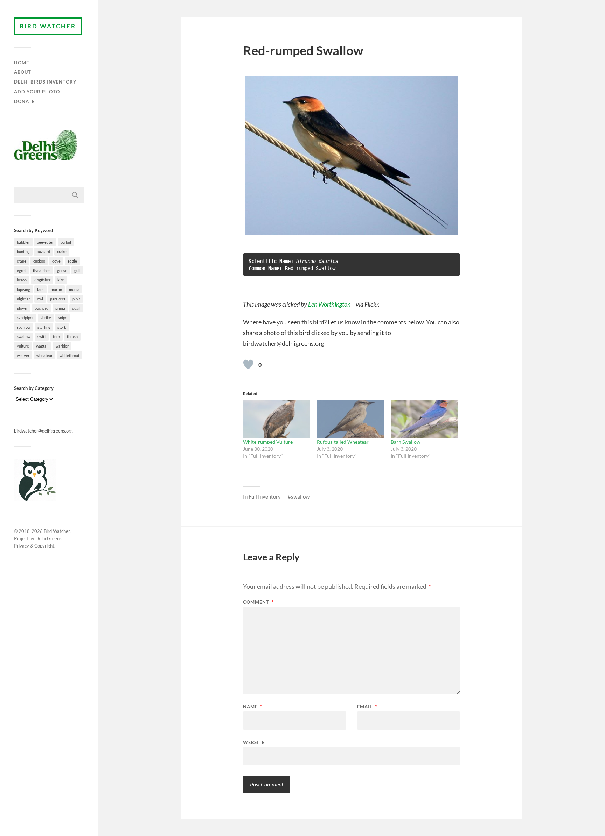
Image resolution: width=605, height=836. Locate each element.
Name (252, 707)
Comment (258, 602)
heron (22, 280)
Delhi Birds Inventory (45, 82)
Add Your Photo (37, 91)
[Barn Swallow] (424, 419)
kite (60, 280)
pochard (41, 308)
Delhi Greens (48, 538)
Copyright (44, 546)
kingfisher (42, 280)
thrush (72, 336)
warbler (62, 346)
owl (40, 298)
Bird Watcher (48, 26)
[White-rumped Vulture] (276, 419)
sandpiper (25, 317)
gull (77, 270)
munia (74, 289)
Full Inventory (265, 496)
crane (21, 261)
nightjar (23, 298)
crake (62, 251)
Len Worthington (329, 304)
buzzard (43, 251)
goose (62, 270)
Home (21, 62)
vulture (23, 346)
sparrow (23, 327)
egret (21, 270)
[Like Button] (248, 364)
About (22, 72)
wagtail (42, 346)
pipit (76, 298)
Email (367, 707)
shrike (46, 317)
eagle (72, 261)
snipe (62, 317)
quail (76, 308)
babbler (23, 242)
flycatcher (41, 270)
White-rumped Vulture (268, 442)
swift (41, 336)
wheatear (44, 355)
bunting (23, 251)
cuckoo (39, 261)
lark (40, 289)
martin (56, 289)
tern (56, 336)
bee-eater (45, 242)
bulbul (66, 242)
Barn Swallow (405, 442)
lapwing (23, 289)
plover (22, 308)
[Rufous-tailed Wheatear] (350, 419)
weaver (23, 355)
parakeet (57, 298)
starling (43, 327)
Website (254, 742)
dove (56, 261)
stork (61, 327)
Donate (24, 101)
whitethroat (69, 355)
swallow (23, 336)
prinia (60, 308)
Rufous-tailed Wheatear (343, 442)
